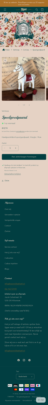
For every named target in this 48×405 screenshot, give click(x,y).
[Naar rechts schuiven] (29, 105)
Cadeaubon (9, 258)
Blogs (7, 269)
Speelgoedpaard (39, 50)
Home (7, 50)
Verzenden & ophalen (12, 215)
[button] (5, 9)
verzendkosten (20, 131)
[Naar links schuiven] (18, 105)
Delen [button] (7, 181)
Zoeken (7, 231)
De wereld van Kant (25, 394)
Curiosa (26, 50)
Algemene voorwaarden (12, 401)
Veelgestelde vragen (12, 220)
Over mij (8, 209)
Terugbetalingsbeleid (23, 397)
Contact (8, 226)
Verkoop (16, 50)
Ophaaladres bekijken (12, 174)
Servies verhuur (11, 247)
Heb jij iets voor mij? (12, 252)
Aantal (4, 143)
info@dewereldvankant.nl (15, 284)
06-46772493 (11, 289)
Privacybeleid (36, 397)
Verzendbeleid (27, 401)
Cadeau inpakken (11, 263)
